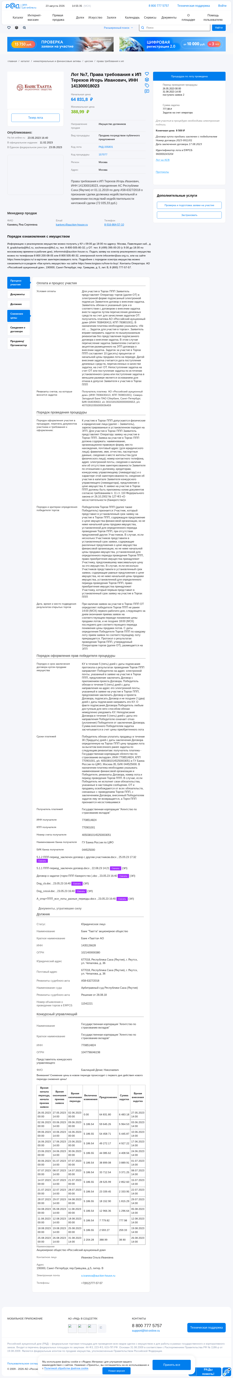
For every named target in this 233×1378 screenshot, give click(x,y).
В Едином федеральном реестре (27, 147)
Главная (12, 61)
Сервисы (150, 17)
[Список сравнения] (17, 27)
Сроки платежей (46, 736)
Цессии (89, 61)
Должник (43, 914)
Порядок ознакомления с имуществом (38, 236)
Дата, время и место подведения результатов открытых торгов (56, 605)
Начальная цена (81, 94)
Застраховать (189, 215)
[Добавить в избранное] (147, 74)
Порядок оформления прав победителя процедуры (76, 656)
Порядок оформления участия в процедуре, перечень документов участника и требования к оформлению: (57, 425)
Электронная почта (48, 1275)
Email (59, 220)
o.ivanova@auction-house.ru (98, 1275)
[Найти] (142, 27)
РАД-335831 (106, 146)
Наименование (46, 1246)
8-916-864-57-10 (114, 224)
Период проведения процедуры (180, 84)
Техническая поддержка (193, 5)
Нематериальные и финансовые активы (57, 61)
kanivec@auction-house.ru (72, 224)
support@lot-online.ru (146, 1330)
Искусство (95, 17)
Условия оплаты (46, 291)
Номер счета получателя (51, 834)
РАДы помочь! (208, 1371)
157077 (103, 154)
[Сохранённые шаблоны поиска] (25, 27)
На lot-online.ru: (16, 137)
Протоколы (162, 171)
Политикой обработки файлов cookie (66, 1368)
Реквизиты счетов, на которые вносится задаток (54, 393)
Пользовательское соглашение (25, 1363)
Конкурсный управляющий (57, 1014)
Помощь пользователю (213, 17)
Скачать (42, 861)
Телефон (109, 220)
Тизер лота (35, 117)
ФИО (10, 220)
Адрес (40, 1264)
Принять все (171, 1364)
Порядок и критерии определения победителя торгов (57, 508)
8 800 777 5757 (159, 5)
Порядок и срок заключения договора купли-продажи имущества (53, 667)
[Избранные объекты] (9, 27)
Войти (222, 5)
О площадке (188, 17)
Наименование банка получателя (57, 842)
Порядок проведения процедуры (62, 412)
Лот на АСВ (162, 159)
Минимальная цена (82, 106)
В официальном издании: (22, 142)
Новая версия (116, 1370)
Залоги (111, 17)
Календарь (132, 17)
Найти (219, 27)
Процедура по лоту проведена (189, 76)
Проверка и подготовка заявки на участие (189, 205)
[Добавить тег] (147, 85)
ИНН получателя (47, 819)
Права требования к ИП (110, 61)
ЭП (125, 868)
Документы (169, 17)
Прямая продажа (58, 17)
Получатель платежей (50, 809)
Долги (80, 17)
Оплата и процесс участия (57, 283)
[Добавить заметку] (147, 91)
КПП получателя (46, 827)
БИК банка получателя (50, 849)
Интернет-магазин (34, 17)
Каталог (25, 61)
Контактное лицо (47, 1257)
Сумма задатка (171, 105)
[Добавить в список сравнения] (147, 79)
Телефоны (43, 1282)
